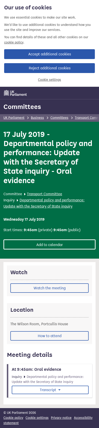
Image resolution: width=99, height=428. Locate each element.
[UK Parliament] (15, 93)
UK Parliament (13, 118)
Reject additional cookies (49, 68)
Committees (22, 107)
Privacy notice (61, 418)
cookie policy (13, 42)
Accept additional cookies (49, 54)
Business (37, 118)
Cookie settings (49, 80)
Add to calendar (49, 245)
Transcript (48, 390)
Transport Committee (44, 194)
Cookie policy (13, 418)
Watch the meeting (50, 288)
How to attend (49, 336)
